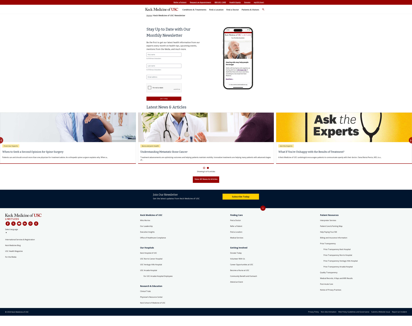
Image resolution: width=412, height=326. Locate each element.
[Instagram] (30, 221)
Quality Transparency (328, 270)
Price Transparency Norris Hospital (337, 252)
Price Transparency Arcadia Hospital (338, 264)
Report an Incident (399, 309)
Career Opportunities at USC (241, 262)
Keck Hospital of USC (148, 250)
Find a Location (236, 229)
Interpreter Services (328, 218)
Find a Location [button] (216, 9)
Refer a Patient (180, 2)
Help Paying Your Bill (328, 229)
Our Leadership (146, 223)
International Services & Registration (20, 237)
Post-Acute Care (326, 281)
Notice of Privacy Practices (330, 287)
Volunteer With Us (237, 256)
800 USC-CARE (220, 2)
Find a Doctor (235, 218)
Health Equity (235, 2)
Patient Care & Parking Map (331, 223)
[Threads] (36, 221)
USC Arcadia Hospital (148, 268)
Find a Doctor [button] (232, 9)
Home (149, 15)
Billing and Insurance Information (333, 235)
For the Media (10, 254)
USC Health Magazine (14, 248)
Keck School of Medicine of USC (152, 300)
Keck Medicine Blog (13, 243)
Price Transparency (328, 241)
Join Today (164, 99)
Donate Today (236, 250)
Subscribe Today (240, 193)
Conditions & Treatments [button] (194, 9)
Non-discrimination (328, 309)
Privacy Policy (313, 309)
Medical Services (236, 235)
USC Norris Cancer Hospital (151, 256)
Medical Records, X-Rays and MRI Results (336, 276)
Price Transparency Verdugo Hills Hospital (340, 258)
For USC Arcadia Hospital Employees (158, 273)
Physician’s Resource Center (151, 294)
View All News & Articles (206, 176)
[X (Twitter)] (13, 221)
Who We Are (145, 218)
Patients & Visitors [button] (250, 9)
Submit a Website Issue (380, 309)
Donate (247, 2)
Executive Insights (147, 229)
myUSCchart (259, 2)
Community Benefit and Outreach (243, 273)
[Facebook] (7, 221)
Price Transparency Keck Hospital (337, 247)
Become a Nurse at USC (239, 268)
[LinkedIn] (24, 221)
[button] (263, 8)
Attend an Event (236, 279)
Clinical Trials (145, 289)
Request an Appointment (200, 2)
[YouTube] (19, 221)
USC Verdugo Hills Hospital (151, 262)
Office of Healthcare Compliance (153, 235)
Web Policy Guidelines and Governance (353, 309)
